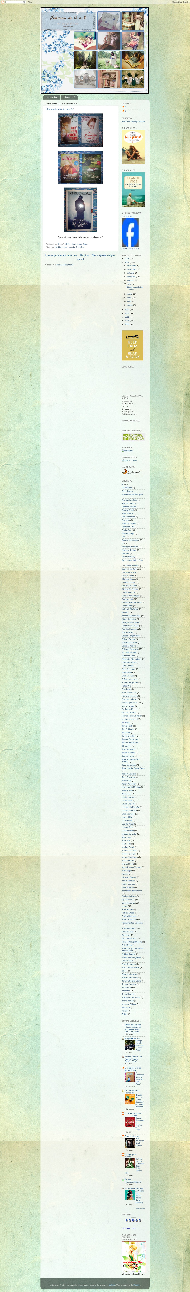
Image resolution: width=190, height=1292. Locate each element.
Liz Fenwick (127, 821)
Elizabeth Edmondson (131, 659)
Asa (123, 537)
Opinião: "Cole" (131, 1061)
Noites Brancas (128, 884)
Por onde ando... (129, 928)
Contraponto (127, 599)
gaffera (112, 1285)
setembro (131, 277)
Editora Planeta (128, 639)
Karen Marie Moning (131, 787)
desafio (125, 612)
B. (125, 111)
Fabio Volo (126, 686)
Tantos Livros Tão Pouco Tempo (133, 1058)
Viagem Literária (132, 1038)
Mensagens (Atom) (64, 265)
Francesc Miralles (129, 699)
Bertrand (125, 553)
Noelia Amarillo (128, 881)
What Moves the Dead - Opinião (139, 1141)
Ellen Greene (127, 666)
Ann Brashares (128, 517)
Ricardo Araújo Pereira (132, 942)
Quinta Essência (129, 938)
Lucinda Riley (128, 831)
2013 (127, 310)
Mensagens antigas (104, 255)
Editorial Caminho (129, 642)
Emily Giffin (127, 672)
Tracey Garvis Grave (131, 997)
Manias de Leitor (129, 834)
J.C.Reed (126, 722)
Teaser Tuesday (129, 984)
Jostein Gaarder (129, 774)
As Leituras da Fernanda (132, 1092)
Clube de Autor (128, 592)
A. (125, 107)
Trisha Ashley (128, 1001)
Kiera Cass (126, 794)
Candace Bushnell (130, 566)
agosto (130, 280)
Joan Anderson (128, 749)
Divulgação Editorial (130, 622)
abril (129, 301)
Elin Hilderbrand (129, 653)
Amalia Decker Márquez (132, 494)
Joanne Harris (128, 756)
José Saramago (129, 765)
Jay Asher (126, 733)
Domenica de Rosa (130, 626)
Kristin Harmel (128, 797)
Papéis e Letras (132, 1136)
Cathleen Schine (129, 572)
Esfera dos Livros (129, 679)
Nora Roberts (128, 887)
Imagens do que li (130, 719)
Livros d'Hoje (127, 817)
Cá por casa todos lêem (132, 560)
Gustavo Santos (129, 712)
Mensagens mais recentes (61, 255)
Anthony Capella (129, 523)
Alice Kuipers (127, 491)
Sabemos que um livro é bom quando (132, 949)
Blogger (136, 1285)
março (130, 305)
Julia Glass (126, 780)
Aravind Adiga (128, 533)
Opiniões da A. (128, 900)
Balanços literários (130, 547)
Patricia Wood (128, 913)
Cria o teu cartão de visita (130, 249)
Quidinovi (126, 935)
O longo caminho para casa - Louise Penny (139, 1045)
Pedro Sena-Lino (129, 919)
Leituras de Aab (127, 216)
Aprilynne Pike (128, 527)
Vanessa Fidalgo (129, 1004)
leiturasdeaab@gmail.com (133, 121)
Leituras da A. (52, 97)
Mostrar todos (140, 1208)
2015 (127, 259)
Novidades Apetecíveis (65, 247)
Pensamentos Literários (132, 923)
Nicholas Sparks (129, 877)
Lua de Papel (128, 824)
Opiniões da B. (128, 903)
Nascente (126, 874)
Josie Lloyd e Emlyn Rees (133, 768)
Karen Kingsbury (129, 784)
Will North (126, 1007)
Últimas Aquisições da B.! (59, 109)
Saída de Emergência (131, 957)
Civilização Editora (130, 589)
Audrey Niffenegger (130, 540)
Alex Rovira (127, 488)
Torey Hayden (128, 994)
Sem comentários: (80, 244)
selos (124, 971)
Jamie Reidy (127, 726)
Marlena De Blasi (129, 850)
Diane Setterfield (129, 619)
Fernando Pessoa (130, 696)
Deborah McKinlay (130, 609)
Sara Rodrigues (129, 964)
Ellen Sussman (128, 669)
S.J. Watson (127, 945)
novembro (132, 269)
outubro (131, 273)
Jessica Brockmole (130, 739)
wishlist (125, 1011)
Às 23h (128, 1180)
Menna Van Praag (130, 857)
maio (129, 298)
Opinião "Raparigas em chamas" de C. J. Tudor (139, 1124)
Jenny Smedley (128, 736)
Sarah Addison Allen (130, 967)
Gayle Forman (128, 706)
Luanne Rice (127, 827)
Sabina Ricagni (128, 954)
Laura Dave (127, 800)
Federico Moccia (129, 693)
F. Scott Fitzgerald (130, 682)
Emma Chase (128, 676)
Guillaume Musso (129, 709)
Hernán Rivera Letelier (132, 716)
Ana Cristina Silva (129, 500)
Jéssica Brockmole (130, 743)
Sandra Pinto (127, 961)
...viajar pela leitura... (130, 1155)
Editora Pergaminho (130, 636)
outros (124, 906)
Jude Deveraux (128, 777)
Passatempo (127, 909)
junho (130, 294)
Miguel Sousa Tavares (131, 867)
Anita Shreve (127, 513)
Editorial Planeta (129, 646)
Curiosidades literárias (131, 602)
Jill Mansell (126, 746)
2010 (127, 321)
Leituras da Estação (130, 807)
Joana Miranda (128, 753)
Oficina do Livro (129, 896)
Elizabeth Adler (128, 656)
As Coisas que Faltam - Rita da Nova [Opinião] (139, 1196)
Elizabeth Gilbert (129, 662)
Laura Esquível (128, 804)
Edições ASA (127, 632)
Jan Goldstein (128, 729)
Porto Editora (127, 932)
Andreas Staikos (129, 507)
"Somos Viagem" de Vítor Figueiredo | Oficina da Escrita (133, 1029)
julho (129, 284)
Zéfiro (124, 1014)
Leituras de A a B (129, 810)
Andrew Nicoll (128, 510)
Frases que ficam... (130, 703)
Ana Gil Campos (129, 503)
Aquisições (126, 530)
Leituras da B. (69, 97)
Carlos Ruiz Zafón (130, 569)
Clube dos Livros (133, 1025)
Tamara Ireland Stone (131, 981)
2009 (127, 324)
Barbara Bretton (129, 550)
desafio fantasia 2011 (131, 616)
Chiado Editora (128, 582)
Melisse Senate (128, 854)
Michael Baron (128, 861)
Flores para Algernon (133, 1182)
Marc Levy (126, 837)
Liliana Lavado (128, 814)
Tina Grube (127, 987)
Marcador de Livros (134, 1189)
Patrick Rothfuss (129, 916)
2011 (127, 317)
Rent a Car (133, 1217)
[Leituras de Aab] (130, 246)
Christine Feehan (129, 586)
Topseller (80, 247)
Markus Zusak (128, 847)
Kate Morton (127, 790)
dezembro (132, 266)
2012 (127, 313)
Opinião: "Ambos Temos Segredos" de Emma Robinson (139, 1101)
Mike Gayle (127, 871)
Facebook (126, 689)
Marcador (126, 840)
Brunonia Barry (128, 557)
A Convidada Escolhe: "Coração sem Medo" (139, 1078)
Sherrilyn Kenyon (129, 974)
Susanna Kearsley (130, 977)
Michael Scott (128, 864)
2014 (127, 262)
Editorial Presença (130, 649)
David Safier (127, 606)
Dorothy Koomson (130, 629)
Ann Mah (126, 520)
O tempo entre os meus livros (133, 1069)
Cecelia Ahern (128, 576)
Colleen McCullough (131, 596)
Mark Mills (126, 844)
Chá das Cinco (128, 579)
